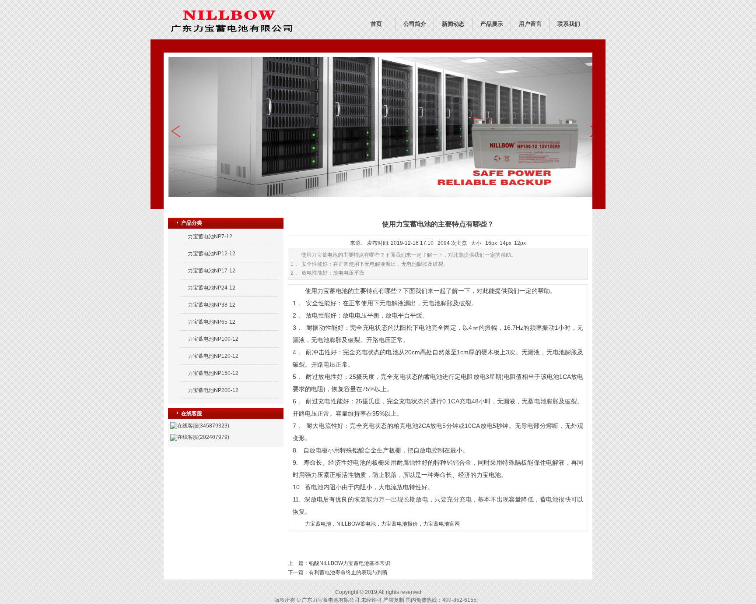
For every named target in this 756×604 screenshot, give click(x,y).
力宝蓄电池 (318, 524)
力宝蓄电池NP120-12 (213, 356)
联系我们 (568, 24)
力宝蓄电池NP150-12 (213, 373)
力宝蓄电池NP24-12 (211, 288)
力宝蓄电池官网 (441, 524)
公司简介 (414, 24)
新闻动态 (453, 24)
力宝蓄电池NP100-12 (213, 339)
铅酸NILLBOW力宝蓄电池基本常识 (349, 563)
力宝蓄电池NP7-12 (210, 236)
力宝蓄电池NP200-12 (213, 390)
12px (520, 243)
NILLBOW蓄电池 (356, 524)
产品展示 (491, 24)
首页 (376, 24)
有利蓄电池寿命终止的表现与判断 (348, 572)
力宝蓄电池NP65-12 (211, 322)
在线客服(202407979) (203, 437)
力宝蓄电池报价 (399, 524)
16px (491, 243)
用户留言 (530, 24)
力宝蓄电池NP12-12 (211, 254)
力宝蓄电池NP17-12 (211, 271)
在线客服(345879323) (203, 426)
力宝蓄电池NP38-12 (211, 305)
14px (505, 243)
